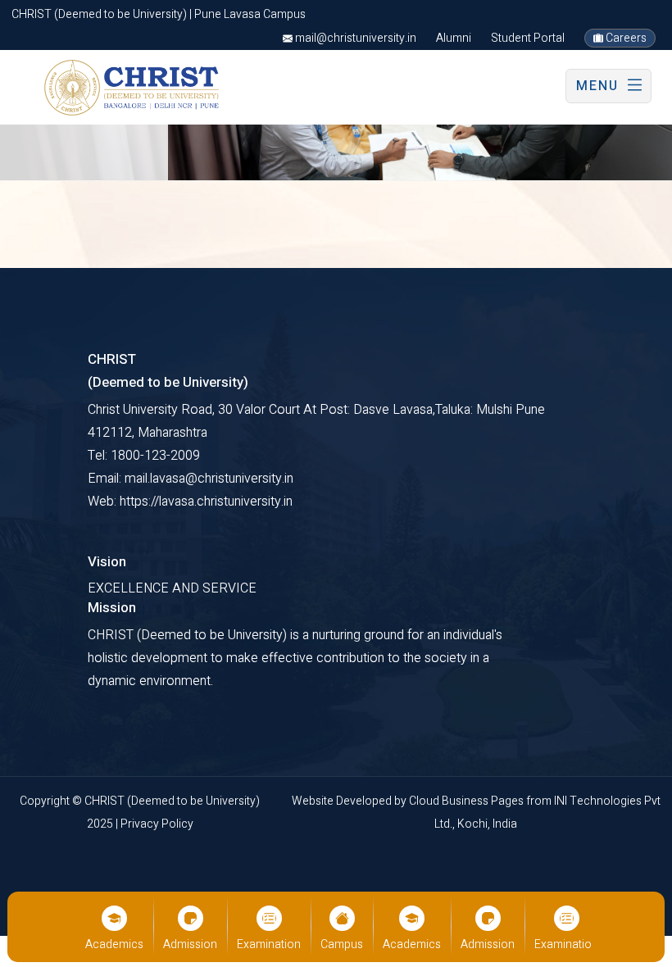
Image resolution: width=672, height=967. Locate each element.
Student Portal (528, 38)
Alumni (453, 38)
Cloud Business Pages (467, 801)
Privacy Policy (156, 824)
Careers (625, 38)
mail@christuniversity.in (354, 38)
